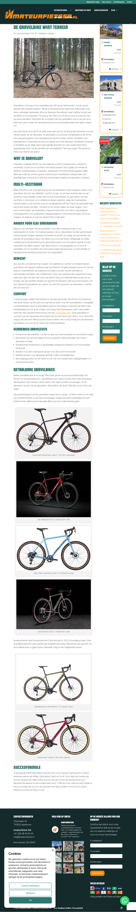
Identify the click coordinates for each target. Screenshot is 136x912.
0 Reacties (50, 33)
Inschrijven (110, 338)
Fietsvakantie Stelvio (109, 169)
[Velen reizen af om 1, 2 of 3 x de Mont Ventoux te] (79, 857)
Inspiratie (58, 17)
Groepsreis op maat (83, 10)
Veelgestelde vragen (93, 2)
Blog (113, 10)
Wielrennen (42, 33)
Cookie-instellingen (30, 886)
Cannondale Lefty (63, 313)
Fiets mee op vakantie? (110, 245)
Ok (30, 900)
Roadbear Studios (64, 908)
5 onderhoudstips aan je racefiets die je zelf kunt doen (111, 253)
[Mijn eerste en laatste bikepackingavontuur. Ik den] (68, 846)
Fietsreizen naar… (61, 10)
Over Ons (68, 17)
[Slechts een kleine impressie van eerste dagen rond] (79, 868)
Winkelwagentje (119, 2)
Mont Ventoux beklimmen (109, 96)
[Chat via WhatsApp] (124, 900)
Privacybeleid (77, 908)
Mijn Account (106, 2)
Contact (129, 2)
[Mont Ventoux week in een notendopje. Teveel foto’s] (68, 868)
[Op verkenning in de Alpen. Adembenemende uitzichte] (68, 857)
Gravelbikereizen (101, 10)
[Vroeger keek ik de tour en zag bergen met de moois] (79, 846)
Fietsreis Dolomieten (108, 44)
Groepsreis (115, 69)
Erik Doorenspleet (23, 33)
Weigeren (30, 893)
